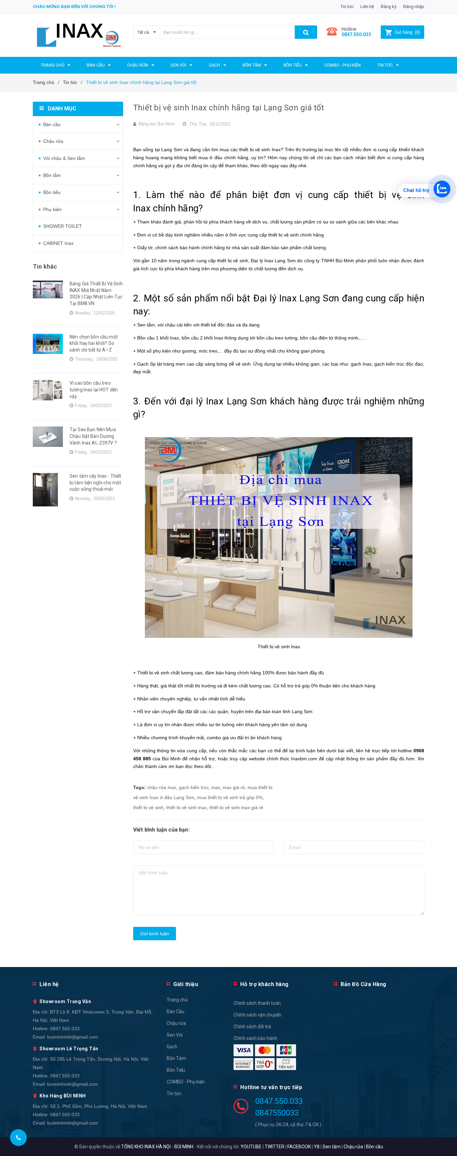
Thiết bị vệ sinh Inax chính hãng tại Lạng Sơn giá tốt (228, 107)
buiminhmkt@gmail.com (72, 1037)
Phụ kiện (52, 209)
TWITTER (274, 1146)
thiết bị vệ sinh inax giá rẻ (236, 807)
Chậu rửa (53, 141)
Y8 (316, 1146)
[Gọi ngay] (18, 1137)
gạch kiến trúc (194, 787)
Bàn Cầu (175, 1011)
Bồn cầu (374, 1146)
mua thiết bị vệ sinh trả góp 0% (230, 797)
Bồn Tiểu (176, 1070)
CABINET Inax (58, 243)
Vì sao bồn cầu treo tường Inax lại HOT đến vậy (94, 389)
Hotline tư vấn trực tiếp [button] (271, 1087)
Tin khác (45, 266)
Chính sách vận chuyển (257, 1015)
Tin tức (347, 6)
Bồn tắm (52, 175)
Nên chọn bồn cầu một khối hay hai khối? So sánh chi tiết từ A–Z (94, 343)
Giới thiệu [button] (185, 984)
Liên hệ (367, 6)
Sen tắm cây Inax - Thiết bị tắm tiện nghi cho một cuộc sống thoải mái (95, 482)
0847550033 (277, 1113)
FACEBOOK (299, 1146)
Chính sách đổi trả (252, 1026)
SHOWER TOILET (62, 226)
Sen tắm (332, 1146)
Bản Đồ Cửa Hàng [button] (363, 984)
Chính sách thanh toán (257, 1003)
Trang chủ (177, 999)
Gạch (172, 1046)
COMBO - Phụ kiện (186, 1081)
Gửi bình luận (154, 933)
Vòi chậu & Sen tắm (64, 158)
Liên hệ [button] (49, 984)
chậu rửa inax (161, 787)
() (407, 32)
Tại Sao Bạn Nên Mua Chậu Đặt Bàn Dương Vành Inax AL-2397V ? (93, 436)
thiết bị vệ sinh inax (186, 807)
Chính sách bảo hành (255, 1038)
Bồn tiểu (52, 192)
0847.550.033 (65, 1028)
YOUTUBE (251, 1146)
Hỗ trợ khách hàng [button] (264, 984)
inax (215, 787)
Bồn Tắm (176, 1058)
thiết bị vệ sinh (148, 807)
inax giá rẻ (234, 787)
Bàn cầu (52, 124)
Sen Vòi (175, 1035)
